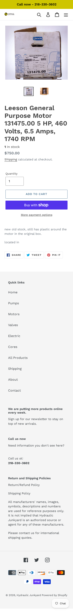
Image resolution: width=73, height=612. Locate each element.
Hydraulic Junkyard (29, 595)
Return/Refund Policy (24, 485)
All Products (18, 358)
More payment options (36, 214)
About (13, 379)
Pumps (13, 303)
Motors (13, 314)
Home (12, 292)
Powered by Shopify (54, 595)
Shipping (10, 159)
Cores (12, 347)
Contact (14, 390)
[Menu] (65, 14)
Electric (14, 336)
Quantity (11, 173)
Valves (13, 325)
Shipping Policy (19, 493)
